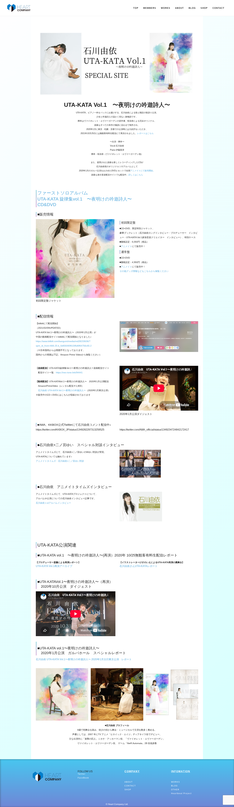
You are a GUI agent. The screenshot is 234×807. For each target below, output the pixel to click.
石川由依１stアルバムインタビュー (53, 503)
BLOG (192, 8)
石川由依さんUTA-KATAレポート (138, 566)
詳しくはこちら (135, 175)
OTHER (175, 790)
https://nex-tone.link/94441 (69, 372)
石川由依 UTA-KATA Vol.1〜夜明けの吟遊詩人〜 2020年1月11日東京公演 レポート (84, 659)
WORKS (165, 8)
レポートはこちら (145, 133)
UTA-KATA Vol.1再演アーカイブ (54, 566)
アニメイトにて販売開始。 (142, 170)
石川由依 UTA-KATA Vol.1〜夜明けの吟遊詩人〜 (62, 390)
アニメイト (126, 246)
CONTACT (218, 8)
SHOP (204, 8)
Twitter (81, 774)
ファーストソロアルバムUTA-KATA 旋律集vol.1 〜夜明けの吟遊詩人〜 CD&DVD (86, 198)
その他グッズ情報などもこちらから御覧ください (144, 271)
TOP (135, 8)
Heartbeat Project (181, 793)
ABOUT (179, 8)
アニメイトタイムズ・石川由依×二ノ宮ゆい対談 (60, 461)
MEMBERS (149, 8)
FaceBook (83, 778)
